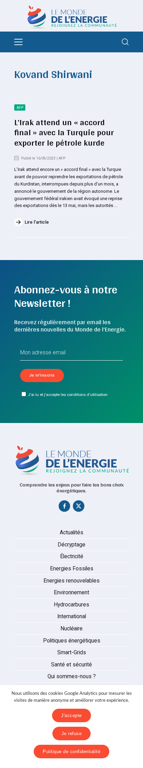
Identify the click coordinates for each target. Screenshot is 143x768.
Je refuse (71, 733)
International (71, 616)
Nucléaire (71, 628)
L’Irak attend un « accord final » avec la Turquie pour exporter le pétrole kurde (64, 132)
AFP (20, 107)
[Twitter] (78, 507)
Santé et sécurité (71, 665)
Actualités (71, 532)
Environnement (71, 592)
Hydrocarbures (71, 605)
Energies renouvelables (71, 581)
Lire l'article (37, 222)
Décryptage (71, 545)
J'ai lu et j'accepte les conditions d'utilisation (68, 394)
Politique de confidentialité (71, 751)
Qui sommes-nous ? (72, 676)
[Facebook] (64, 507)
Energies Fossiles (71, 569)
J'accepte (71, 715)
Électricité (71, 556)
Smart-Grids (71, 652)
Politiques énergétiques (71, 641)
